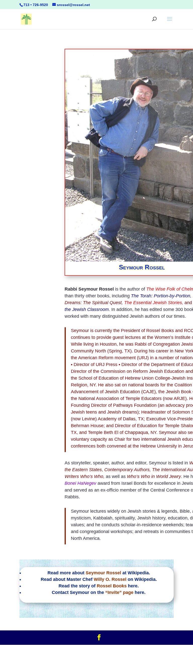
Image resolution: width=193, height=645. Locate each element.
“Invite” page (119, 592)
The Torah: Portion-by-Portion (160, 295)
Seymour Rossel (103, 572)
